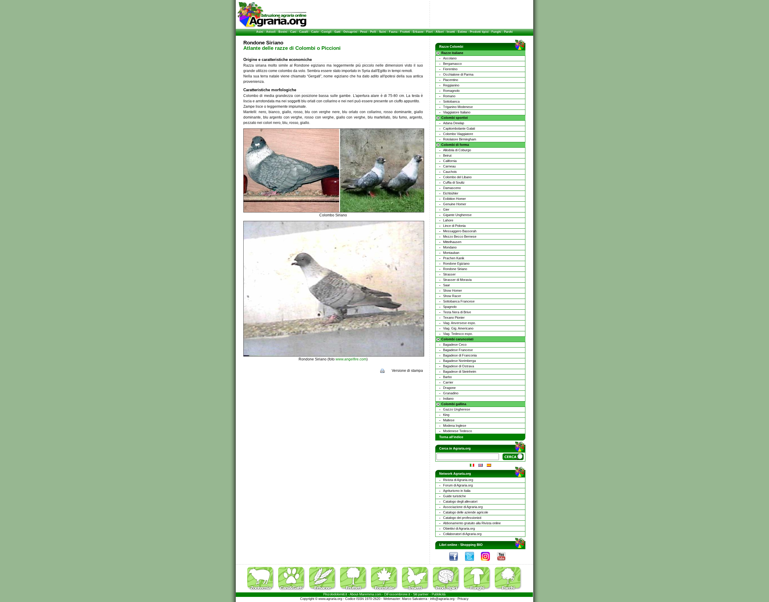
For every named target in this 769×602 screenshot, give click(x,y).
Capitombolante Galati (459, 128)
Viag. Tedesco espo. (458, 334)
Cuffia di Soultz (454, 182)
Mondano (450, 247)
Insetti (451, 31)
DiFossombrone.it (397, 594)
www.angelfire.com (351, 359)
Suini (382, 31)
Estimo (462, 31)
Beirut (447, 155)
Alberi (440, 31)
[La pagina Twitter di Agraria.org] (472, 562)
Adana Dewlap (453, 123)
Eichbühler (450, 193)
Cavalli (304, 31)
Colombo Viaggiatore (458, 134)
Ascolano (450, 58)
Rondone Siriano (455, 269)
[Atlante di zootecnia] (262, 591)
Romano (449, 96)
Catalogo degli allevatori (460, 501)
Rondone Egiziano (456, 263)
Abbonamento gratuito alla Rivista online (472, 523)
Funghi (496, 31)
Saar (446, 285)
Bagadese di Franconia (460, 355)
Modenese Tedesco (457, 431)
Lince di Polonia (454, 225)
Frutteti (405, 31)
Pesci (363, 31)
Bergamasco (452, 63)
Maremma (366, 594)
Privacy (463, 598)
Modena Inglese (454, 425)
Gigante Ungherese (457, 215)
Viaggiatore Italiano (456, 112)
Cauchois (450, 171)
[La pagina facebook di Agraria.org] (456, 562)
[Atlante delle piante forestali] (386, 591)
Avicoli (271, 31)
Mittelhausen (452, 242)
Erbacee (418, 31)
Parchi (508, 31)
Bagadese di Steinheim (459, 371)
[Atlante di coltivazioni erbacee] (324, 591)
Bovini (282, 31)
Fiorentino (450, 69)
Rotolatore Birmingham (459, 139)
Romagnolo (451, 90)
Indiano (448, 398)
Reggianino (451, 85)
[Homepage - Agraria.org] (272, 27)
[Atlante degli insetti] (417, 591)
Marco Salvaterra (414, 598)
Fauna (393, 31)
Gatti (337, 31)
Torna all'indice (451, 437)
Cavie (315, 31)
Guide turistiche (454, 496)
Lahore (448, 220)
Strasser (449, 274)
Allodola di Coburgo (457, 150)
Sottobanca (451, 101)
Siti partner (421, 594)
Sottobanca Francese (459, 301)
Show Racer (452, 296)
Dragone (449, 388)
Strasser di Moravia (457, 279)
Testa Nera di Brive (457, 312)
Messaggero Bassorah (459, 231)
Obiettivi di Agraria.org (459, 528)
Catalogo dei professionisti (462, 517)
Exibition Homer (454, 198)
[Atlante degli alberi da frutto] (355, 591)
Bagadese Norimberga (459, 361)
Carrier (448, 382)
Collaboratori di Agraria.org (462, 534)
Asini (259, 31)
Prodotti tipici (479, 31)
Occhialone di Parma (458, 74)
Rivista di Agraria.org (458, 480)
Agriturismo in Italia (456, 490)
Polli (373, 31)
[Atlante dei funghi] (479, 591)
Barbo (447, 377)
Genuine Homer (454, 204)
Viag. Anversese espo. (459, 323)
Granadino (450, 393)
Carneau (449, 166)
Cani (293, 31)
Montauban (451, 252)
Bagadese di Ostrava (458, 366)
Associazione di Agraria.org (463, 507)
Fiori (429, 31)
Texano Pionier (454, 317)
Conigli (326, 31)
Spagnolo (450, 307)
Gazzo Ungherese (456, 409)
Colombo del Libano (457, 177)
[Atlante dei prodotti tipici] (448, 591)
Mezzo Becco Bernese (459, 236)
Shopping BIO (471, 544)
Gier (446, 209)
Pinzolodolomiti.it (335, 594)
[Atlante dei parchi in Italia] (508, 591)
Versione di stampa (407, 371)
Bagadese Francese (458, 350)
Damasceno (452, 188)
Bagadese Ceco (455, 344)
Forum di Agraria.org (458, 485)
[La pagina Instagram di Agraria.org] (488, 562)
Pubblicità (438, 594)
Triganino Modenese (458, 107)
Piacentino (450, 80)
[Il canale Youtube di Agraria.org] (504, 562)
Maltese (448, 420)
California (450, 161)
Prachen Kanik (453, 258)
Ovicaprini (350, 31)
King (446, 415)
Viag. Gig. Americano (458, 328)
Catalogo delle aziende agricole (465, 512)
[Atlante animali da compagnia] (293, 591)
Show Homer (452, 290)
